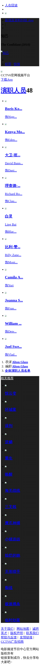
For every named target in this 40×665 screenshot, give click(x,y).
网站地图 (23, 628)
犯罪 (8, 64)
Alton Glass (20, 362)
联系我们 (32, 633)
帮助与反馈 (9, 637)
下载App (7, 79)
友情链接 (26, 637)
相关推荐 (7, 378)
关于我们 (7, 628)
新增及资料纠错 (19, 20)
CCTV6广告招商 (12, 641)
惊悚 (17, 64)
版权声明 (16, 633)
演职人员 (13, 90)
